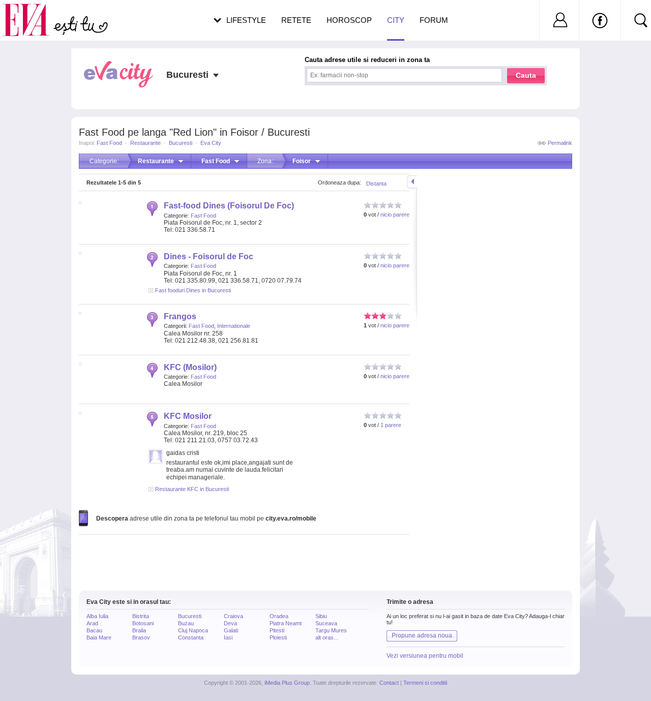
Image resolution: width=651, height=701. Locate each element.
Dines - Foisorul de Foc (208, 256)
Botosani (143, 623)
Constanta (190, 637)
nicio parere (394, 214)
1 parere (390, 425)
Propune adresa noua (422, 635)
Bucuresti (180, 143)
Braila (139, 630)
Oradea (279, 616)
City (395, 20)
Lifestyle (246, 20)
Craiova (233, 616)
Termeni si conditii (425, 683)
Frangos (180, 316)
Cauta (526, 75)
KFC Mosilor (188, 416)
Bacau (94, 630)
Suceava (326, 623)
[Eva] (32, 12)
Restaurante (145, 143)
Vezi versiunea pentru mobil (425, 655)
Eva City (210, 143)
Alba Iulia (97, 616)
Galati (231, 630)
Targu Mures (331, 630)
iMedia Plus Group (287, 683)
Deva (230, 623)
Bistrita (140, 616)
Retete (296, 20)
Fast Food (109, 143)
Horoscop (349, 20)
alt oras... (326, 637)
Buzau (186, 623)
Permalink (560, 143)
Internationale (233, 326)
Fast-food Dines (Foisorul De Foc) (229, 205)
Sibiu (321, 616)
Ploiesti (278, 637)
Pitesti (277, 630)
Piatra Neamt (286, 623)
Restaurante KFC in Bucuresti (192, 489)
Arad (92, 623)
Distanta (376, 183)
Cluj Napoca (193, 630)
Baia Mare (98, 637)
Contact (389, 683)
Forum (434, 20)
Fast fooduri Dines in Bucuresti (193, 290)
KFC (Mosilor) (190, 367)
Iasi (228, 637)
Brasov (141, 637)
